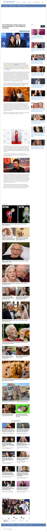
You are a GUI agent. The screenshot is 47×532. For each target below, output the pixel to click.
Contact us (29, 2)
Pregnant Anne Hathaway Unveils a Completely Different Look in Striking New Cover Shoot (8, 459)
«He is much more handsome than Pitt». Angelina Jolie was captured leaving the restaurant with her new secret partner (37, 74)
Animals (24, 5)
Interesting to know (12, 5)
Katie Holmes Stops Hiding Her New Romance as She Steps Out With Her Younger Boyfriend (23, 430)
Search (32, 24)
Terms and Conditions (36, 2)
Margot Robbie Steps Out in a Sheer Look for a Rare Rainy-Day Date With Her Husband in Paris (8, 430)
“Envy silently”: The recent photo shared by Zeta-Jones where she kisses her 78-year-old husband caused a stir (37, 98)
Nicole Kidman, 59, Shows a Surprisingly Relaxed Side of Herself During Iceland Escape (8, 473)
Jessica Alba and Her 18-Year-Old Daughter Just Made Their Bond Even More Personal (23, 488)
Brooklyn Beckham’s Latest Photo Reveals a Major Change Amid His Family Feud (8, 488)
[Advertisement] (23, 15)
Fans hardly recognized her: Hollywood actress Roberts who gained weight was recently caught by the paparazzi (37, 86)
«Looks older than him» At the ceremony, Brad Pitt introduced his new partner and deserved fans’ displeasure (38, 122)
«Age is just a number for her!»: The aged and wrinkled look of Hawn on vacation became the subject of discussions (38, 110)
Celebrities (19, 5)
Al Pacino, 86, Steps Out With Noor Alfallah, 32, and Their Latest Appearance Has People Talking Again (23, 474)
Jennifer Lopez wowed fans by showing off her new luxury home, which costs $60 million (38, 50)
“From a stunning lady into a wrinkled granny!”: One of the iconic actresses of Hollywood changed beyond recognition (37, 147)
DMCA (42, 2)
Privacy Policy (18, 2)
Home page (6, 5)
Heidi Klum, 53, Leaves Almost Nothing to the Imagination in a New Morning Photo (23, 458)
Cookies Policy (24, 2)
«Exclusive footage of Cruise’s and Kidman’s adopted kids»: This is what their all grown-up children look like (37, 62)
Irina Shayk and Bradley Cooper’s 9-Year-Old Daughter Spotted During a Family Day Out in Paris (8, 445)
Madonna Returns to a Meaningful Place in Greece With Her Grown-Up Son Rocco (23, 444)
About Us (31, 524)
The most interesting (9, 1)
